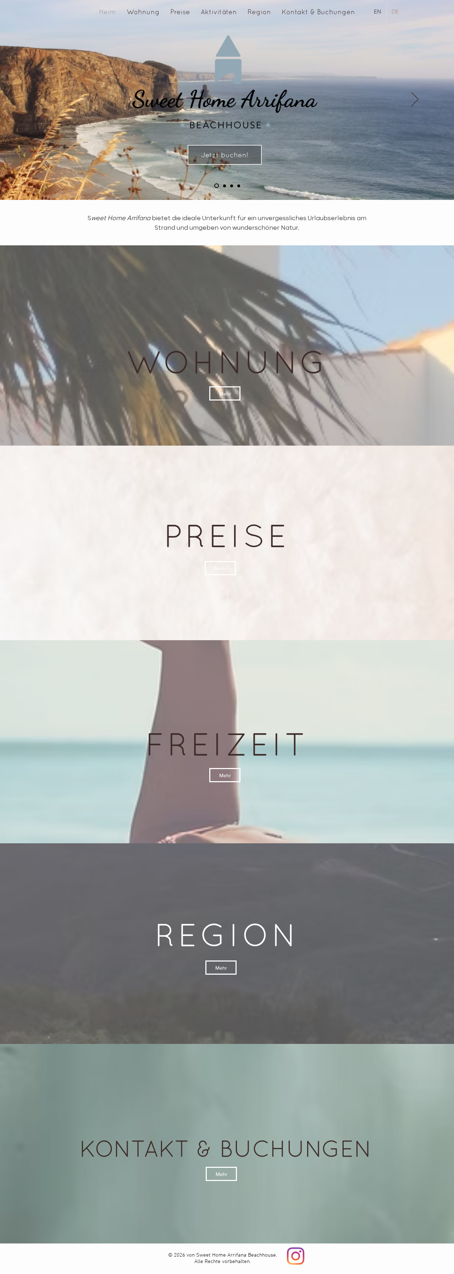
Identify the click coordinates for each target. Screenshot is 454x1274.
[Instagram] (295, 1256)
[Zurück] (39, 99)
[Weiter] (415, 99)
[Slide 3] (223, 186)
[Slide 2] (231, 185)
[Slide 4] (215, 185)
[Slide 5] (238, 185)
